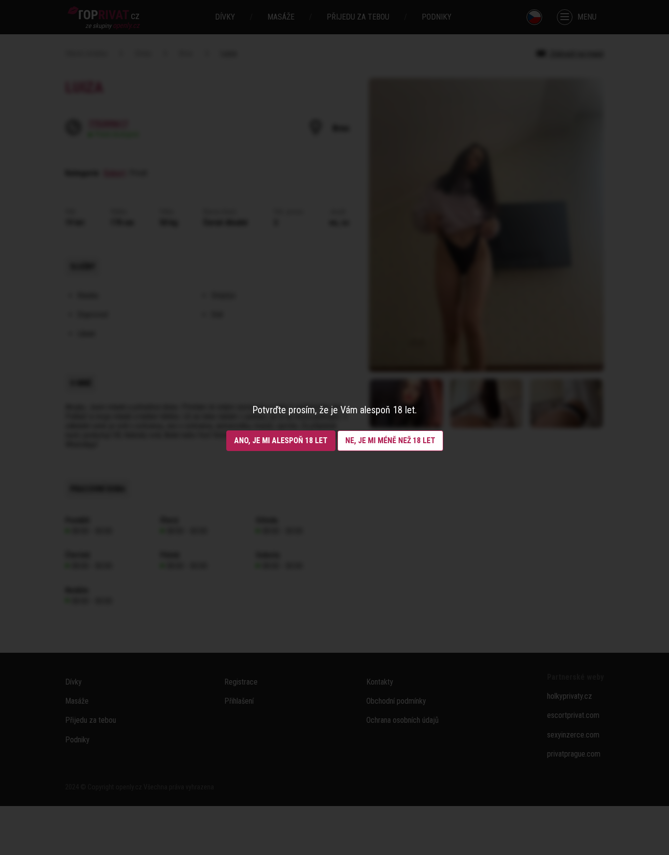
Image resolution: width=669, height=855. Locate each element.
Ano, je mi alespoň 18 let (281, 440)
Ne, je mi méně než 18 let (390, 440)
